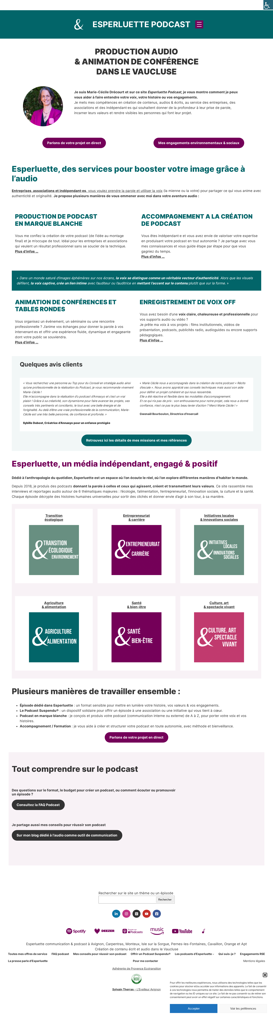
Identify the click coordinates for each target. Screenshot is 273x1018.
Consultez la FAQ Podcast (38, 805)
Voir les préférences (243, 1008)
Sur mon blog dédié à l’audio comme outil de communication (67, 835)
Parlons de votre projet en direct (74, 143)
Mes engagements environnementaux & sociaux (198, 143)
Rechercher (164, 899)
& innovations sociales (219, 520)
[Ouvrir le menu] (199, 24)
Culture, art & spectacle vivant (219, 605)
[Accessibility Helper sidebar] (268, 5)
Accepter (194, 1008)
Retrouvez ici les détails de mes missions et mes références (136, 440)
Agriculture (54, 603)
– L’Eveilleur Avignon (136, 989)
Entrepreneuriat (136, 516)
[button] (265, 975)
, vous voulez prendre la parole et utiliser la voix (87, 191)
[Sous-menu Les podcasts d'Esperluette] (213, 954)
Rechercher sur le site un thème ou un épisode (136, 893)
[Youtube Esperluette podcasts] (146, 914)
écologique (54, 520)
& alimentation (54, 607)
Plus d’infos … (26, 251)
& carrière (137, 520)
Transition (54, 516)
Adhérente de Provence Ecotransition (136, 968)
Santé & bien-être (136, 605)
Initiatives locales (219, 516)
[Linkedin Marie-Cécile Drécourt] (116, 914)
